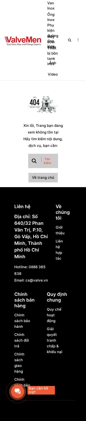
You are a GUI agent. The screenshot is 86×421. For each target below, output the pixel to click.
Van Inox (50, 5)
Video (53, 74)
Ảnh (52, 63)
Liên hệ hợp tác (59, 250)
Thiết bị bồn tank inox (52, 56)
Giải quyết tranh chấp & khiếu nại (54, 340)
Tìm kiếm (47, 161)
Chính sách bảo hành (22, 321)
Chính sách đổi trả (21, 340)
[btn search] (70, 40)
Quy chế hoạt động (54, 315)
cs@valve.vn (37, 280)
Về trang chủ (43, 177)
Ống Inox (50, 17)
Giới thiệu (59, 230)
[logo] (23, 40)
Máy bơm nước (51, 42)
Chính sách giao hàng (19, 363)
